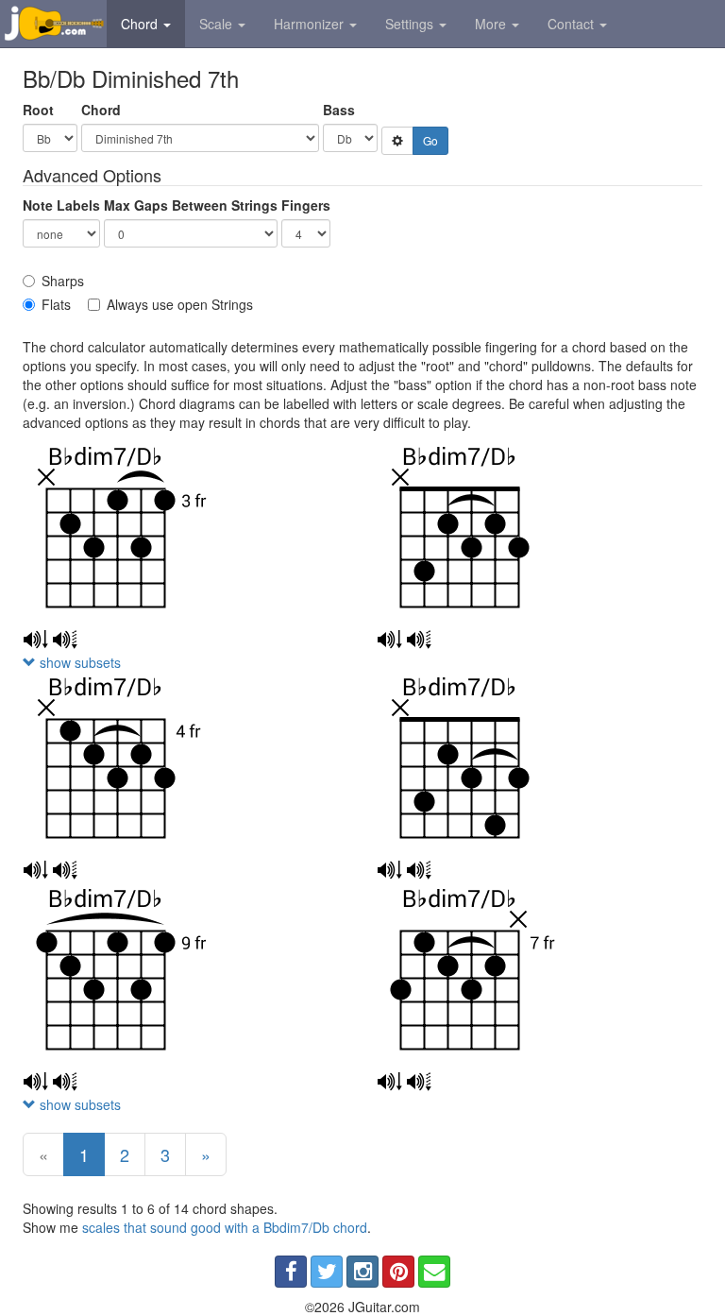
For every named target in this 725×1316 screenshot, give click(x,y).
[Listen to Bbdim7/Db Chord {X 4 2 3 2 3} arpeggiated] (418, 639)
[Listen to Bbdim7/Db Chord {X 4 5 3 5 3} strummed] (35, 639)
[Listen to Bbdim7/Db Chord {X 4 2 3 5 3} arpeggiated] (418, 870)
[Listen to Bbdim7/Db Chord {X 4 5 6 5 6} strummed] (35, 870)
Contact (573, 23)
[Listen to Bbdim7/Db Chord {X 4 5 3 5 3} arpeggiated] (64, 639)
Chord (141, 23)
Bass (339, 109)
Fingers (305, 205)
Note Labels (61, 205)
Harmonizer (310, 23)
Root (38, 109)
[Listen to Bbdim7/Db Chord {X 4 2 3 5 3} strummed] (389, 870)
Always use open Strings (180, 304)
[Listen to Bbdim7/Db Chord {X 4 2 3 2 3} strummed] (389, 639)
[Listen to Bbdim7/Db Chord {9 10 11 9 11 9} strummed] (35, 1081)
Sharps (63, 280)
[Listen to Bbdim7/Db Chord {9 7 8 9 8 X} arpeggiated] (418, 1081)
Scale (217, 23)
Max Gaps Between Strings (191, 205)
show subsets (78, 662)
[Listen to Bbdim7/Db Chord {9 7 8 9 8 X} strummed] (389, 1081)
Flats (56, 304)
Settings (411, 23)
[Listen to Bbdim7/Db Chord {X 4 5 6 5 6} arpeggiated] (64, 870)
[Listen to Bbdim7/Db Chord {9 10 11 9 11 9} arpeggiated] (64, 1081)
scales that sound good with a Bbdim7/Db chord (224, 1227)
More (492, 23)
